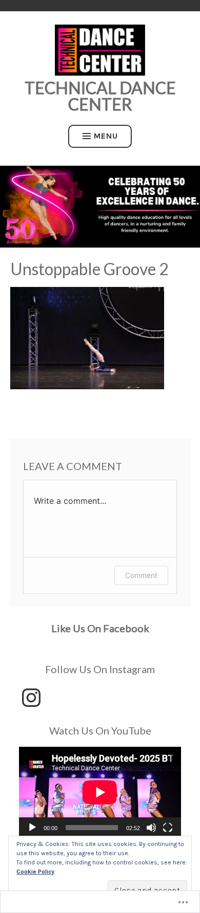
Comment (141, 575)
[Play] (32, 827)
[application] (100, 792)
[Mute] (151, 827)
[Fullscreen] (168, 827)
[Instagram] (31, 697)
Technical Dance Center (100, 96)
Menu (106, 136)
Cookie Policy (35, 871)
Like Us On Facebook (100, 628)
